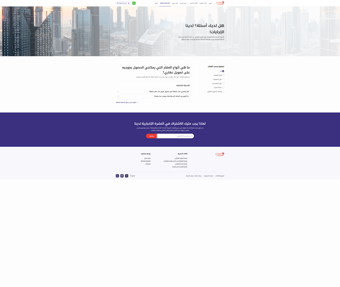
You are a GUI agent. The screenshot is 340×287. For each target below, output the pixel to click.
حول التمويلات (217, 79)
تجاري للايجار (183, 3)
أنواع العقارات (217, 75)
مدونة (156, 3)
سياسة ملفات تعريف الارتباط (194, 176)
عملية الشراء (218, 87)
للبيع (210, 3)
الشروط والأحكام (220, 176)
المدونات (148, 164)
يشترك (151, 136)
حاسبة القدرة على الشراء (179, 167)
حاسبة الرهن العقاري (181, 158)
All (221, 71)
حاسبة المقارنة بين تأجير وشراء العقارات (175, 161)
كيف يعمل (175, 3)
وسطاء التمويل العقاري (214, 91)
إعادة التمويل (203, 3)
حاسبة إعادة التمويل (181, 164)
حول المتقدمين (217, 83)
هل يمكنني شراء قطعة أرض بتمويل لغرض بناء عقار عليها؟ (169, 91)
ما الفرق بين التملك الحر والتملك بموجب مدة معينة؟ (171, 96)
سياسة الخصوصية (208, 176)
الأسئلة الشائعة (165, 3)
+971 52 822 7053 (122, 3)
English (132, 176)
